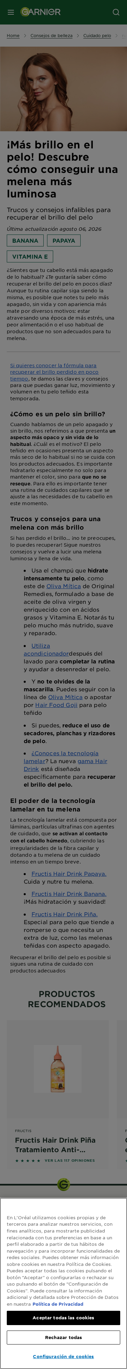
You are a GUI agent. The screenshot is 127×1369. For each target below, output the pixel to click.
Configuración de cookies (63, 1356)
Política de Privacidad (58, 1304)
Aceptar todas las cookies (63, 1317)
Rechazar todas (63, 1337)
